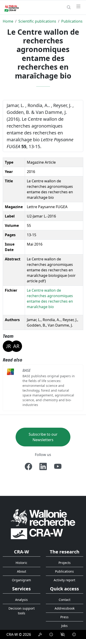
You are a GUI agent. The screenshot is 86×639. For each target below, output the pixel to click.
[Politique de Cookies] (51, 634)
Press (64, 617)
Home (8, 21)
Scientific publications (37, 21)
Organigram (21, 580)
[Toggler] (78, 6)
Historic (21, 562)
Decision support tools (21, 610)
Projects (64, 562)
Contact (64, 599)
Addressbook (65, 608)
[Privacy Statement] (40, 634)
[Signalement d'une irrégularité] (74, 634)
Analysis (21, 599)
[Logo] (43, 524)
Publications (72, 21)
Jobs (64, 625)
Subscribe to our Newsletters (43, 437)
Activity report (64, 580)
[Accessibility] (63, 634)
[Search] (69, 7)
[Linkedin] (43, 466)
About (21, 571)
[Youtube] (57, 466)
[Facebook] (28, 466)
